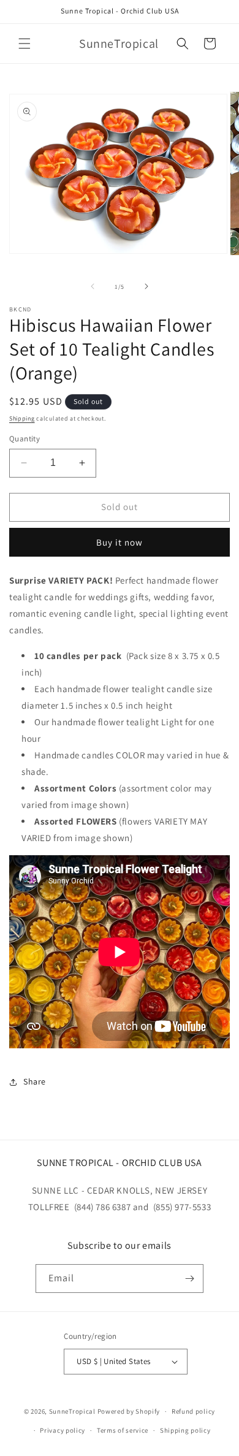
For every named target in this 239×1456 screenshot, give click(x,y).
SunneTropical (72, 1411)
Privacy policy (62, 1430)
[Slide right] (146, 286)
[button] (24, 43)
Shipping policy (185, 1430)
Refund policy (193, 1411)
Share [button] (34, 1081)
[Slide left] (92, 286)
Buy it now (119, 542)
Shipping (22, 418)
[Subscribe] (189, 1278)
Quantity (24, 438)
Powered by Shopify (129, 1411)
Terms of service (122, 1430)
